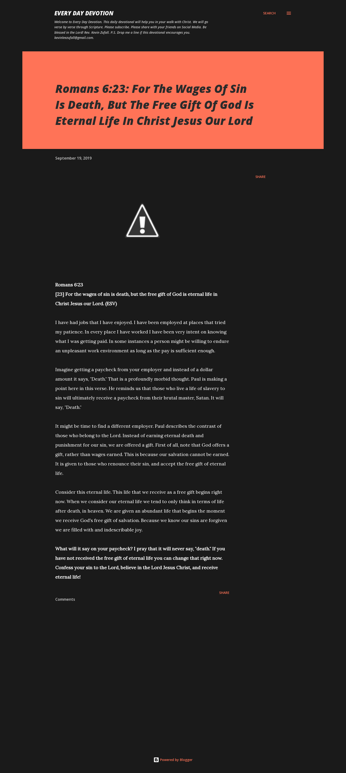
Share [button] (260, 176)
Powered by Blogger (176, 759)
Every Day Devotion (83, 13)
